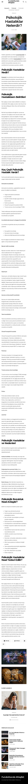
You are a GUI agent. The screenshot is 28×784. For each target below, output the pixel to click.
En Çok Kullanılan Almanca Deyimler (16, 733)
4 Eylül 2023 (14, 29)
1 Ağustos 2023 (14, 717)
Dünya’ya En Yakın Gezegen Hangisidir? (17, 749)
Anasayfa (6, 8)
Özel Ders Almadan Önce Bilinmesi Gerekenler (16, 764)
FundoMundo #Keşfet (12, 777)
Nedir (14, 669)
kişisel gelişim (17, 58)
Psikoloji (14, 8)
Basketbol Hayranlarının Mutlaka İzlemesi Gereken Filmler (16, 757)
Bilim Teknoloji (14, 651)
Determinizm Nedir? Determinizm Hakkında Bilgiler (16, 741)
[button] (26, 1)
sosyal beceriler (20, 54)
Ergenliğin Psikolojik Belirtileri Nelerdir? (14, 715)
